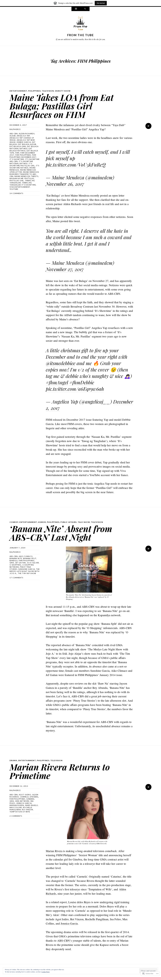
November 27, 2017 (65, 269)
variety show (63, 91)
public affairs (69, 522)
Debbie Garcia (24, 142)
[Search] (85, 9)
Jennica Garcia (24, 803)
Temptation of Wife (20, 812)
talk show (84, 522)
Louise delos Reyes (79, 902)
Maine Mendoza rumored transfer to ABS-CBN (24, 174)
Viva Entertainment (20, 187)
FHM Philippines (23, 155)
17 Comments (16, 578)
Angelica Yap (23, 136)
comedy (14, 522)
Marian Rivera (17, 805)
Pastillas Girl (17, 181)
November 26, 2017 (65, 184)
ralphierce (15, 129)
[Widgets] (75, 9)
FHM (17, 153)
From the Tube (80, 35)
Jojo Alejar (33, 563)
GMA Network (22, 801)
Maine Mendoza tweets (26, 176)
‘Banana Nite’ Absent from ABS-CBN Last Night (61, 533)
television (48, 91)
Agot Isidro (25, 795)
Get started (101, 3)
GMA (12, 563)
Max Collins (16, 807)
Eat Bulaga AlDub (27, 144)
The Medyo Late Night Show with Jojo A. (25, 571)
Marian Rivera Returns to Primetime (60, 771)
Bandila (14, 561)
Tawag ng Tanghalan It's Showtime (23, 184)
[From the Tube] (80, 24)
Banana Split (29, 558)
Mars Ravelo (31, 805)
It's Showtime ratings (24, 167)
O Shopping (15, 565)
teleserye (75, 889)
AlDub (13, 136)
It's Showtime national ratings (21, 162)
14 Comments (16, 193)
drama (13, 760)
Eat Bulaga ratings (21, 150)
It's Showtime (17, 159)
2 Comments (16, 816)
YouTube (14, 189)
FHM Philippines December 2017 (23, 156)
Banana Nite (16, 558)
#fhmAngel (57, 382)
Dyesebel (34, 797)
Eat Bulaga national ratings (24, 147)
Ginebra (30, 799)
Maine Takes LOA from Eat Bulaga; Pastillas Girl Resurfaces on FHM (62, 106)
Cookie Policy (45, 972)
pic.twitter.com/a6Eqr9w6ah (75, 389)
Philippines (34, 91)
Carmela (24, 797)
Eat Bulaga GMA (18, 146)
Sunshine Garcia (26, 569)
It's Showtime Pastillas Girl (22, 164)
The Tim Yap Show (27, 573)
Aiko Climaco (26, 556)
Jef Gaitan (20, 563)
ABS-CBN (14, 134)
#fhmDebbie (81, 382)
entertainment (18, 91)
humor (42, 522)
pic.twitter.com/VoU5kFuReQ (76, 164)
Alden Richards (27, 134)
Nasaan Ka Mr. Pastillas (22, 178)
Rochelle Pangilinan (96, 919)
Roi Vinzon (27, 810)
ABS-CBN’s (64, 940)
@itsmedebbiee (60, 363)
